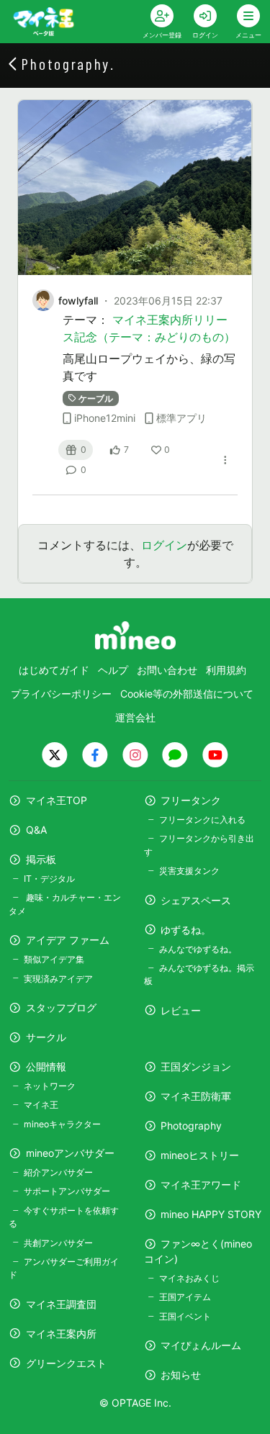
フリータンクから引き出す (199, 845)
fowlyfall (78, 300)
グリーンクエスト (66, 1363)
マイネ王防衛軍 (196, 1096)
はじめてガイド (54, 670)
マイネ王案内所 (61, 1333)
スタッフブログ (61, 1007)
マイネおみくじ (189, 1278)
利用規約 (226, 670)
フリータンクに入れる (202, 819)
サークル (46, 1037)
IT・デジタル (49, 878)
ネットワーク (50, 1086)
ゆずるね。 (186, 930)
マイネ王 (41, 1104)
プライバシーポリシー (61, 693)
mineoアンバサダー (70, 1153)
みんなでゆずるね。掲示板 (199, 974)
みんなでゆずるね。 (198, 949)
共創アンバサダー (58, 1242)
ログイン (164, 545)
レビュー (181, 1010)
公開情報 (46, 1066)
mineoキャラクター (62, 1124)
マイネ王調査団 (61, 1304)
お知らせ (181, 1374)
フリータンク (191, 800)
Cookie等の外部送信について (186, 693)
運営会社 (135, 717)
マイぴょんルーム (201, 1345)
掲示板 (41, 859)
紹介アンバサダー (58, 1172)
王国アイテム (185, 1296)
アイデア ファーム (67, 940)
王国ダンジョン (196, 1066)
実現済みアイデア (58, 978)
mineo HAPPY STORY (211, 1214)
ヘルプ (113, 670)
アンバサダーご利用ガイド (64, 1268)
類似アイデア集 (54, 959)
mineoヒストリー (200, 1155)
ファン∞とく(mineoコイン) (198, 1251)
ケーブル (95, 398)
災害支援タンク (189, 870)
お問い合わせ (167, 670)
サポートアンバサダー (67, 1191)
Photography (191, 1125)
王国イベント (185, 1316)
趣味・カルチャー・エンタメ (65, 904)
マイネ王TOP (56, 800)
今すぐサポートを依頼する (64, 1217)
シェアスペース (196, 900)
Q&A (36, 830)
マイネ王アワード (201, 1184)
